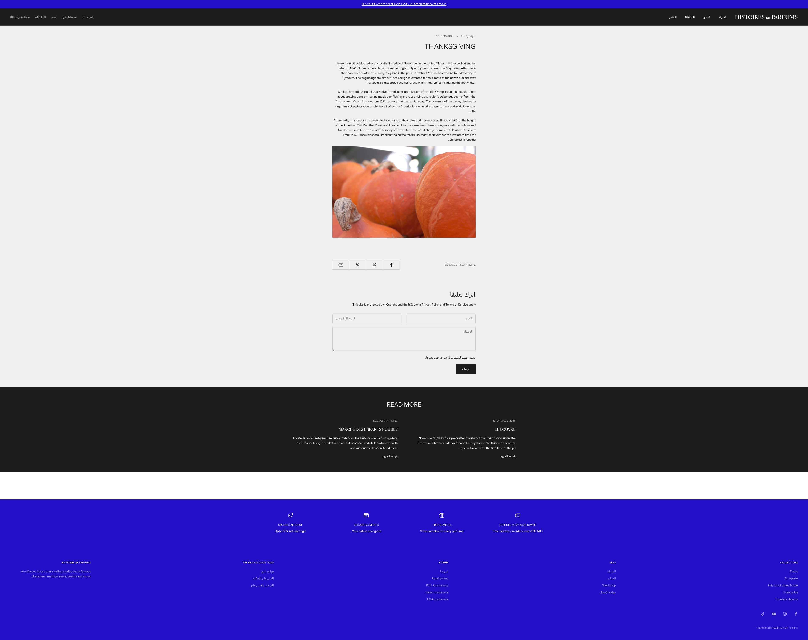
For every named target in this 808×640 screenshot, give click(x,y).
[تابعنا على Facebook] (796, 614)
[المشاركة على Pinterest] (357, 264)
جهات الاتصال (608, 592)
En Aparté (791, 578)
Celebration (445, 36)
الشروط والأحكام (263, 578)
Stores (690, 17)
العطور (706, 17)
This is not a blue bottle (783, 585)
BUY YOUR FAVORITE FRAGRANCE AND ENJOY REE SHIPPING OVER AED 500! (404, 4)
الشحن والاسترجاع (262, 585)
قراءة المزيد (508, 456)
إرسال (465, 368)
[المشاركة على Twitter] (374, 264)
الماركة (722, 17)
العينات (611, 578)
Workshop (609, 585)
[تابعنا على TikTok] (763, 614)
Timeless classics (786, 599)
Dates (794, 571)
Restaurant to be (385, 420)
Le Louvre (505, 429)
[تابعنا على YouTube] (774, 614)
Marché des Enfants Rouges (368, 429)
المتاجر (673, 17)
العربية (90, 17)
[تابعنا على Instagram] (785, 614)
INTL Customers (437, 585)
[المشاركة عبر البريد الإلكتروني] (340, 264)
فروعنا (444, 571)
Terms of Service (456, 304)
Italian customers (436, 592)
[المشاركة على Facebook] (391, 264)
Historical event (503, 420)
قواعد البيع (267, 571)
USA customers (437, 599)
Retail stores (440, 578)
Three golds (790, 592)
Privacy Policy (430, 304)
